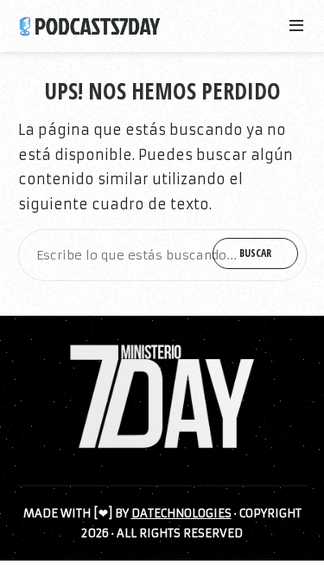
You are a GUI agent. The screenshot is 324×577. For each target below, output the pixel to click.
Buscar (255, 253)
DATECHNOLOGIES (181, 513)
